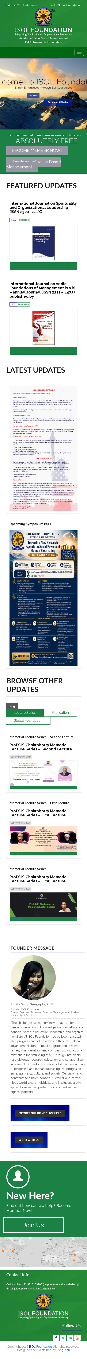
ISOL (21, 5)
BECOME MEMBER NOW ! (37, 150)
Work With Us (29, 1140)
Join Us (33, 1225)
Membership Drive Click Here (40, 1113)
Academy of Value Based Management (33, 164)
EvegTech (63, 1350)
